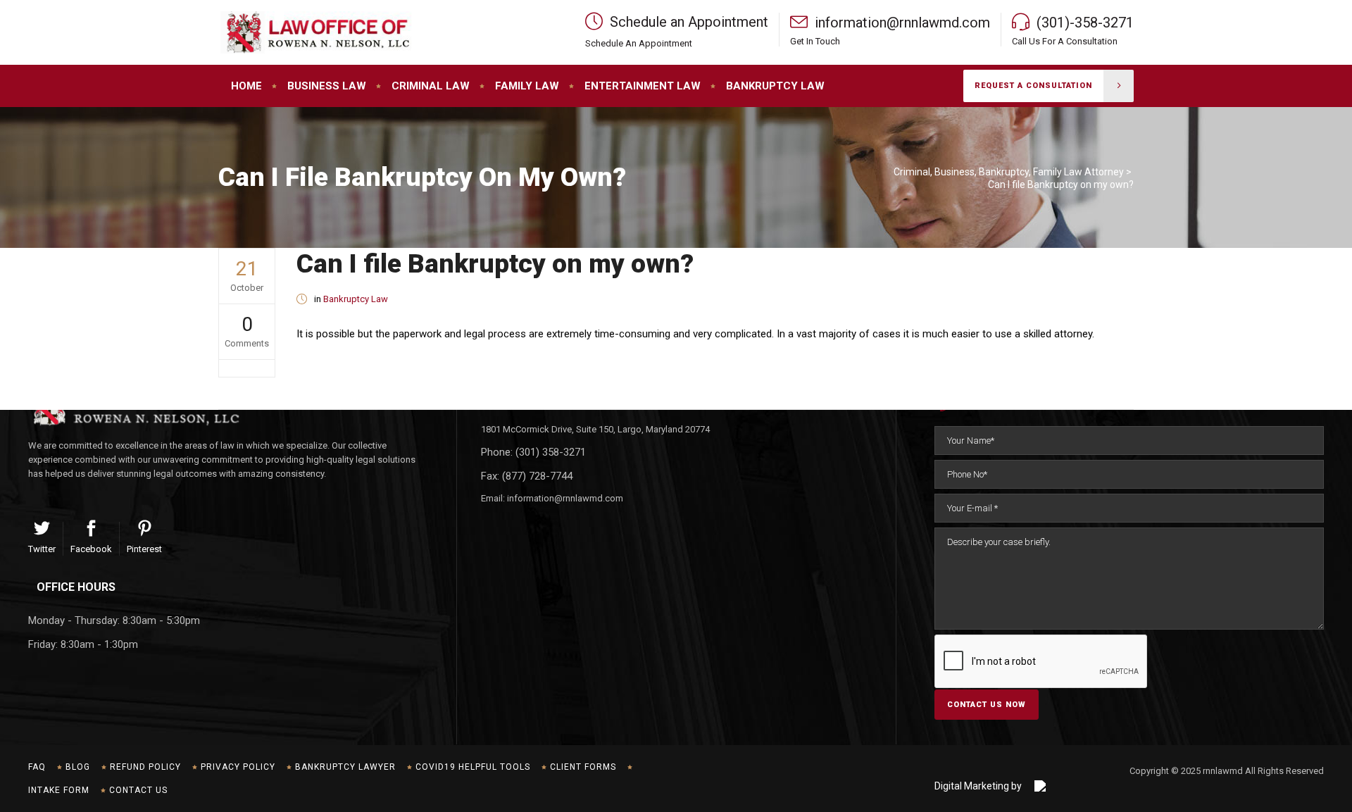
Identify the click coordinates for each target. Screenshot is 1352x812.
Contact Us (138, 790)
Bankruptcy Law (355, 299)
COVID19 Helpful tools (472, 767)
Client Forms (583, 767)
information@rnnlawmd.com (565, 498)
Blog (77, 767)
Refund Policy (145, 767)
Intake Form (58, 790)
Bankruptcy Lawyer (345, 767)
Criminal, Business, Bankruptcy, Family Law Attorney (1009, 172)
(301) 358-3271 (550, 452)
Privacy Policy (238, 767)
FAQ (37, 767)
